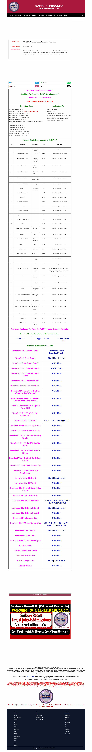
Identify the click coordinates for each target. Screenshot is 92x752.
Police (15, 743)
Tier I (50, 560)
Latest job (18, 15)
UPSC (15, 727)
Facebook (67, 729)
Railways (16, 745)
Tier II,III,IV (60, 560)
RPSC (15, 733)
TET (15, 740)
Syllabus (59, 15)
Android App (39, 715)
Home (11, 15)
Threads (67, 727)
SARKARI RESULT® (49, 5)
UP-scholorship (17, 717)
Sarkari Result (30, 676)
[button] (68, 15)
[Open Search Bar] (83, 15)
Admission (41, 15)
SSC (15, 722)
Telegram (67, 720)
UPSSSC (16, 720)
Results (34, 15)
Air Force (16, 729)
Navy (15, 731)
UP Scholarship (50, 15)
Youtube (67, 717)
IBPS (15, 724)
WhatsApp (67, 722)
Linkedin (67, 731)
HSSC (15, 738)
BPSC (15, 715)
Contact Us (67, 733)
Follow (37, 86)
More (65, 15)
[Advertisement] (39, 30)
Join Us (37, 82)
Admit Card (26, 15)
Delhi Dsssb (17, 736)
